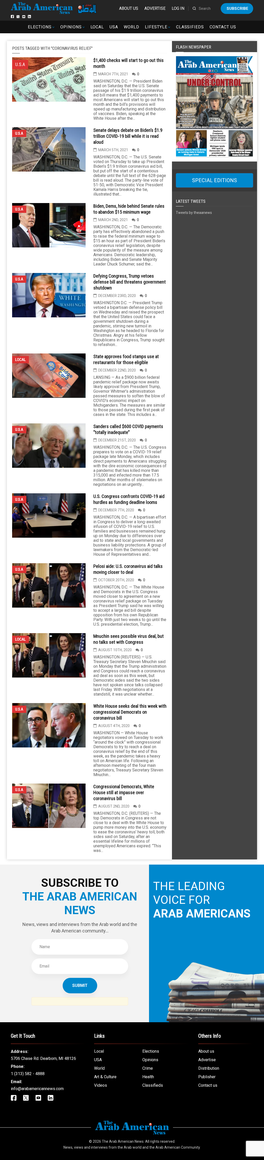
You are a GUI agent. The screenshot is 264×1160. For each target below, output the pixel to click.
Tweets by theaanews (194, 213)
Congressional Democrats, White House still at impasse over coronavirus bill (123, 792)
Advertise (155, 8)
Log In (178, 8)
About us (128, 8)
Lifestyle (156, 27)
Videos (100, 1085)
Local (97, 27)
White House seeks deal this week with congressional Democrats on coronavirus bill (130, 712)
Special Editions (214, 180)
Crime (147, 1068)
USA (114, 27)
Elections (40, 27)
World (131, 27)
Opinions (71, 27)
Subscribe (237, 8)
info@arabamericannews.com (37, 1088)
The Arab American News (123, 1141)
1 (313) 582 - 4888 (28, 1073)
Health (148, 1076)
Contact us (223, 27)
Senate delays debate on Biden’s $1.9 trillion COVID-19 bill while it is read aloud (127, 136)
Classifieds (190, 27)
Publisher (207, 1076)
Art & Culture (105, 1076)
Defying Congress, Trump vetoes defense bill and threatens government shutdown (129, 282)
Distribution (208, 1068)
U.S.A (19, 133)
